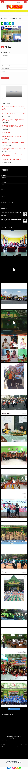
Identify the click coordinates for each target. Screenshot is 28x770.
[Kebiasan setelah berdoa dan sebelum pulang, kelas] (14, 641)
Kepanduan (3, 177)
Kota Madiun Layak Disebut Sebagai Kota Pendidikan (11, 160)
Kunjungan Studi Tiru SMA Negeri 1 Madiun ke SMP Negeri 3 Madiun (13, 114)
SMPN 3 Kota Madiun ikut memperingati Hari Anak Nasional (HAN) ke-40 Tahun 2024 (13, 120)
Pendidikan (3, 182)
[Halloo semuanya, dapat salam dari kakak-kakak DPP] (14, 349)
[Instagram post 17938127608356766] (14, 323)
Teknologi (3, 184)
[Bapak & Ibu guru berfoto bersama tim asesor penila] (14, 455)
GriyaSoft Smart (18, 764)
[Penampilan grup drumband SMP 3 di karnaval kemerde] (14, 402)
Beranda (14, 14)
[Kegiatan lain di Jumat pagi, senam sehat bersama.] (14, 561)
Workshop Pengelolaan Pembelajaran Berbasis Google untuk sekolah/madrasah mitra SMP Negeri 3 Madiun (14, 108)
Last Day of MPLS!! (6, 132)
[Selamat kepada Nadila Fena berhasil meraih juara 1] (14, 376)
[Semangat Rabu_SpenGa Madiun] (14, 270)
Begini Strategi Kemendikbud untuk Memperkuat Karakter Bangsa (13, 154)
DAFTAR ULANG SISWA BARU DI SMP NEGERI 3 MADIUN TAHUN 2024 (14, 148)
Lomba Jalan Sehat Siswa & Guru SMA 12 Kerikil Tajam (11, 213)
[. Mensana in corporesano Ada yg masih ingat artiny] (14, 296)
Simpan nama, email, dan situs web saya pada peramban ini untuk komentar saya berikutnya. (14, 74)
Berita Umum (4, 175)
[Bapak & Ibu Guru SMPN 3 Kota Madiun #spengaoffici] (14, 694)
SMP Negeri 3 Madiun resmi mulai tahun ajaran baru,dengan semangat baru (13, 143)
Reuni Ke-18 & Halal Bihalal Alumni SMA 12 (11, 219)
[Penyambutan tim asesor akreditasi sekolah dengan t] (14, 482)
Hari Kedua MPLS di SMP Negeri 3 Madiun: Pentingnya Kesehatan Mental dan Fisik (11, 137)
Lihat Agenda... (3, 215)
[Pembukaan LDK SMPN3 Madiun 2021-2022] (14, 243)
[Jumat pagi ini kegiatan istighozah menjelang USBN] (14, 588)
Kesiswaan (3, 180)
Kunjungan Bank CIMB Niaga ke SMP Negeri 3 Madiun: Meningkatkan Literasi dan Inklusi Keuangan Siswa (12, 127)
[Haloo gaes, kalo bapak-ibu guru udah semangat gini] (14, 535)
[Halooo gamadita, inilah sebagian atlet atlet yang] (14, 508)
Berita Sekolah (4, 173)
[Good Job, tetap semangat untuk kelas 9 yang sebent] (14, 667)
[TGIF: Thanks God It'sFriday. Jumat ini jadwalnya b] (14, 614)
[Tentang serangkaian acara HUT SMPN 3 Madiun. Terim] (14, 429)
